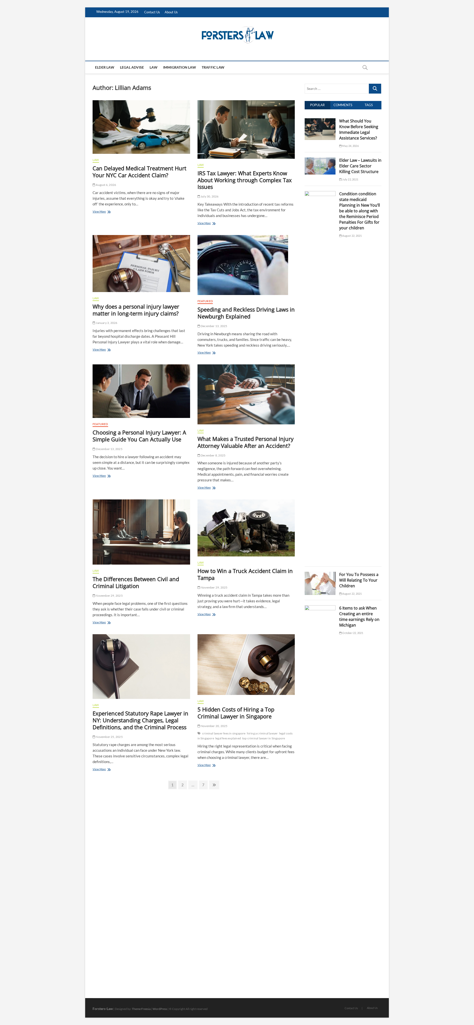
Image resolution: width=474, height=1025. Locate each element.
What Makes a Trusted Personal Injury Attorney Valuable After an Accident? (246, 442)
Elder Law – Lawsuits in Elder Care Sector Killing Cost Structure (360, 166)
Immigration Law (179, 67)
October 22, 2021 (352, 632)
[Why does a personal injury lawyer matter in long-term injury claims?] (141, 263)
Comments (343, 105)
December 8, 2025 (212, 455)
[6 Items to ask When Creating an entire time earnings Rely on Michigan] (320, 608)
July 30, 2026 (209, 196)
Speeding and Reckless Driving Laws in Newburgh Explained (246, 313)
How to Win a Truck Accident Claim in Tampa (245, 574)
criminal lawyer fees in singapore (224, 733)
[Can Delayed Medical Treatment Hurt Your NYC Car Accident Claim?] (141, 127)
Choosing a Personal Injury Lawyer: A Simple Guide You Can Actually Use (139, 436)
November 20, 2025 (214, 726)
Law (154, 67)
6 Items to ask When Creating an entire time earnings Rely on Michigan (359, 616)
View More (105, 212)
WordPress (160, 1009)
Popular (317, 105)
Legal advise (132, 67)
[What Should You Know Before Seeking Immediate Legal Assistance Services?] (320, 121)
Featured (205, 301)
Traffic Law (213, 67)
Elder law (104, 67)
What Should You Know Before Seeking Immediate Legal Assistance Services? (358, 129)
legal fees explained (228, 738)
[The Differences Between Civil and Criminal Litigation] (141, 532)
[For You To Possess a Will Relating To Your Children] (320, 574)
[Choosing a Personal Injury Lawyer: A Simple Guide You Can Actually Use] (141, 391)
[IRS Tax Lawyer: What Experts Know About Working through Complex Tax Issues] (246, 129)
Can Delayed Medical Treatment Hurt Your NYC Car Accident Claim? (139, 171)
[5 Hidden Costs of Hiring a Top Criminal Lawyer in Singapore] (246, 664)
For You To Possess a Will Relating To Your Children (358, 580)
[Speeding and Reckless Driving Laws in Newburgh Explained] (246, 265)
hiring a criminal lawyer (262, 733)
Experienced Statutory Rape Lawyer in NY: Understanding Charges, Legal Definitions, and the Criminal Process (140, 720)
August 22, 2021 (352, 235)
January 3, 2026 (106, 323)
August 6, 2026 (105, 185)
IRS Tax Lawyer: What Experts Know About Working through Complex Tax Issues (245, 180)
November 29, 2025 (109, 595)
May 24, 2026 (350, 145)
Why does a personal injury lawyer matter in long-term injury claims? (136, 310)
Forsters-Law (103, 1008)
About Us (171, 12)
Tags (369, 105)
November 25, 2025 (109, 737)
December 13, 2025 (213, 326)
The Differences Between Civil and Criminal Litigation (136, 582)
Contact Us (152, 12)
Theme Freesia (141, 1009)
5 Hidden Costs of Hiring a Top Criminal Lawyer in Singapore (236, 713)
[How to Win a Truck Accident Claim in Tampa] (246, 527)
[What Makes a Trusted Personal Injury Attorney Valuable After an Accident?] (246, 394)
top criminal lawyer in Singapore (263, 738)
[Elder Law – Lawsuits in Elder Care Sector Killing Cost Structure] (320, 160)
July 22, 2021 (350, 179)
